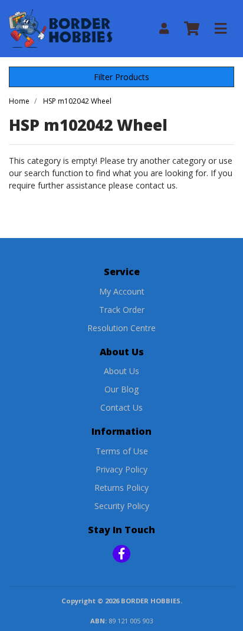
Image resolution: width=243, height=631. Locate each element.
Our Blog (121, 389)
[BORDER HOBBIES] (61, 27)
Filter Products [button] (121, 76)
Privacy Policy (121, 469)
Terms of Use (122, 451)
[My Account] (164, 28)
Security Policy (121, 505)
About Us (121, 370)
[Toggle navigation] (220, 29)
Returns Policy (121, 487)
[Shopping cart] (191, 29)
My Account (122, 291)
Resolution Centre (121, 327)
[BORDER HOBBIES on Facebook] (121, 554)
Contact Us (121, 407)
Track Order (122, 309)
